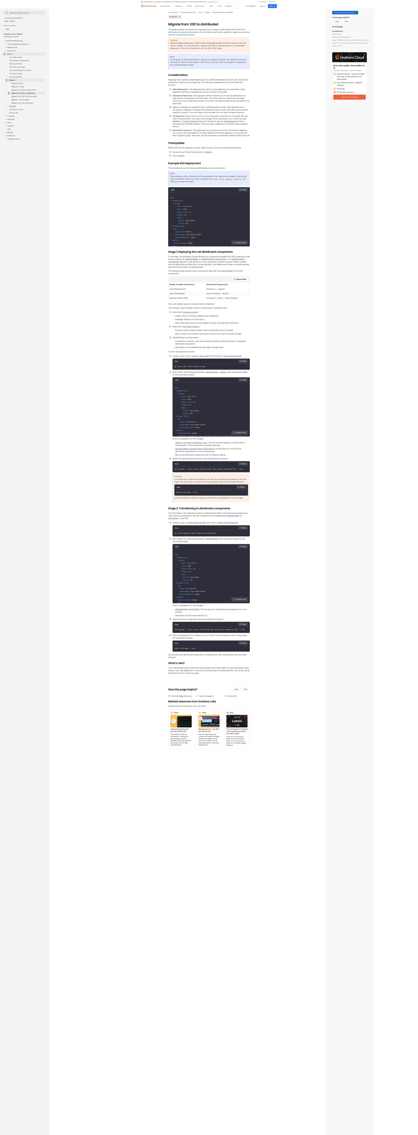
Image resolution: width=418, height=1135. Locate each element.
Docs (220, 6)
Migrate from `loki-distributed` (23, 103)
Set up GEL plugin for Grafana (20, 70)
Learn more (212, 2)
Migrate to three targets (20, 100)
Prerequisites (336, 34)
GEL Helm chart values (17, 67)
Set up (201, 12)
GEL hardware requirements (19, 60)
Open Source (199, 6)
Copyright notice (13, 139)
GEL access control (16, 109)
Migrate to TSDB (18, 87)
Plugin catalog (9, 21)
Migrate (207, 12)
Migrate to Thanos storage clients (24, 90)
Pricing (189, 6)
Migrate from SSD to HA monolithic (24, 96)
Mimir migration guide (181, 135)
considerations (182, 35)
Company (228, 6)
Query (9, 122)
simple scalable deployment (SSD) (227, 29)
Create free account (349, 97)
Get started (11, 51)
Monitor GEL (13, 113)
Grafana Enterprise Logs (188, 12)
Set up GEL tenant (16, 73)
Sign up (272, 6)
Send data (11, 119)
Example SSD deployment (341, 37)
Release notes (12, 47)
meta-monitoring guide (189, 673)
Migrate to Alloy (17, 83)
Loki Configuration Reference (18, 44)
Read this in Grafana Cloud (344, 13)
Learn (211, 6)
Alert (9, 129)
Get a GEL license (15, 57)
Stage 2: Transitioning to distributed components (350, 43)
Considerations (337, 31)
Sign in (262, 6)
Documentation (173, 12)
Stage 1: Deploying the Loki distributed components (350, 40)
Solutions (178, 6)
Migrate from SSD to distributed (23, 93)
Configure (10, 116)
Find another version (11, 37)
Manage (10, 132)
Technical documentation (13, 18)
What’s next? (337, 46)
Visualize (10, 126)
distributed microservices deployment (184, 32)
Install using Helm (15, 77)
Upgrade (12, 106)
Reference (11, 136)
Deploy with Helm (15, 64)
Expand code (241, 242)
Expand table (241, 279)
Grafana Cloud (165, 6)
